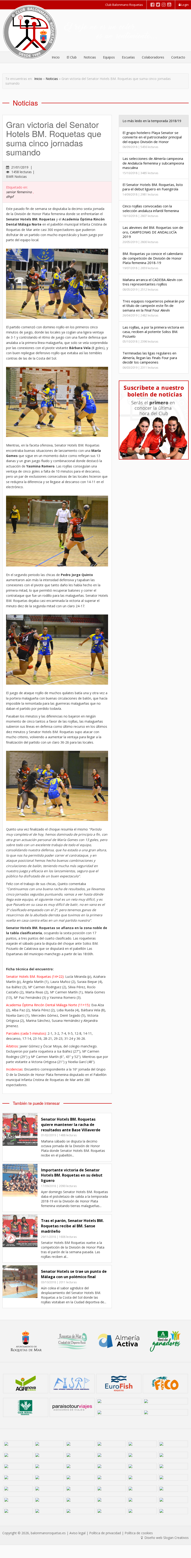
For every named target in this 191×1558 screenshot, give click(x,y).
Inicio (38, 78)
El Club (72, 57)
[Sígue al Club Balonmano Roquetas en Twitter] (158, 4)
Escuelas (128, 57)
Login (185, 5)
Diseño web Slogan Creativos (166, 1537)
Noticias (90, 57)
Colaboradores (153, 57)
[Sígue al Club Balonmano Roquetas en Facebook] (152, 4)
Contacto (178, 57)
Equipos (109, 57)
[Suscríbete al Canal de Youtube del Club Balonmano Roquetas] (169, 4)
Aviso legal (77, 1533)
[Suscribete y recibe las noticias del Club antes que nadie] (154, 420)
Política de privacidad (105, 1533)
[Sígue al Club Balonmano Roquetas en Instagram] (163, 4)
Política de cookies (139, 1533)
